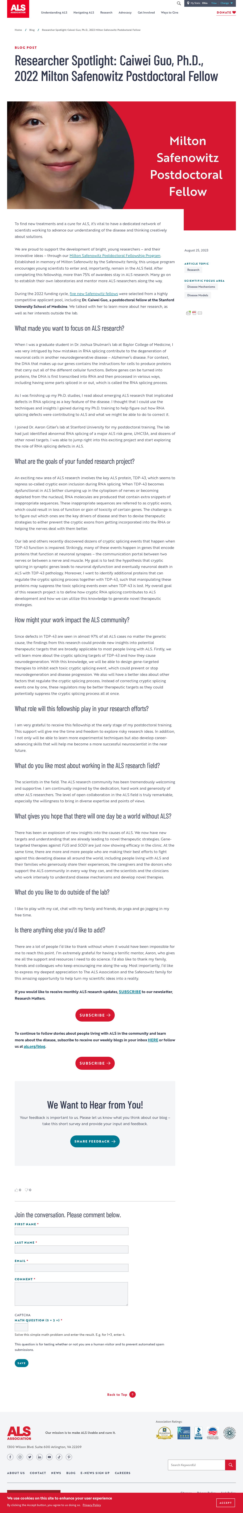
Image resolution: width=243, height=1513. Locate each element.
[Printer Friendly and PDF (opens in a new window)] (194, 312)
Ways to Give (169, 12)
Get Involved (146, 12)
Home (18, 29)
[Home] (18, 9)
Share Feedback (92, 1141)
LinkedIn (39, 1457)
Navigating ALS (83, 12)
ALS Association (19, 1433)
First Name (37, 1224)
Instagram (20, 1457)
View (214, 3)
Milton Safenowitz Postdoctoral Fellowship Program (115, 255)
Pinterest (69, 1457)
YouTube (49, 1457)
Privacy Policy (92, 1505)
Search (179, 3)
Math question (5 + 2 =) (49, 1320)
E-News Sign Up (95, 1473)
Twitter (30, 1457)
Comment (35, 1279)
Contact (38, 1473)
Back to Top (117, 1394)
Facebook (10, 1457)
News (56, 1473)
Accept (226, 1503)
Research (106, 12)
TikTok (59, 1457)
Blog (32, 29)
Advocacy (125, 12)
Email (31, 1261)
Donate (224, 12)
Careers (123, 1473)
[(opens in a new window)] (164, 1433)
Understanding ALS (54, 12)
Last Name (36, 1242)
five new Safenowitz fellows (94, 293)
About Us (16, 1473)
